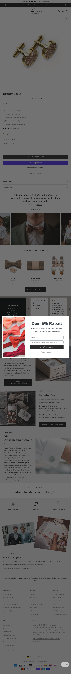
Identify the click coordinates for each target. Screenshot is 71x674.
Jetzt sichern (46, 347)
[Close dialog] (67, 318)
